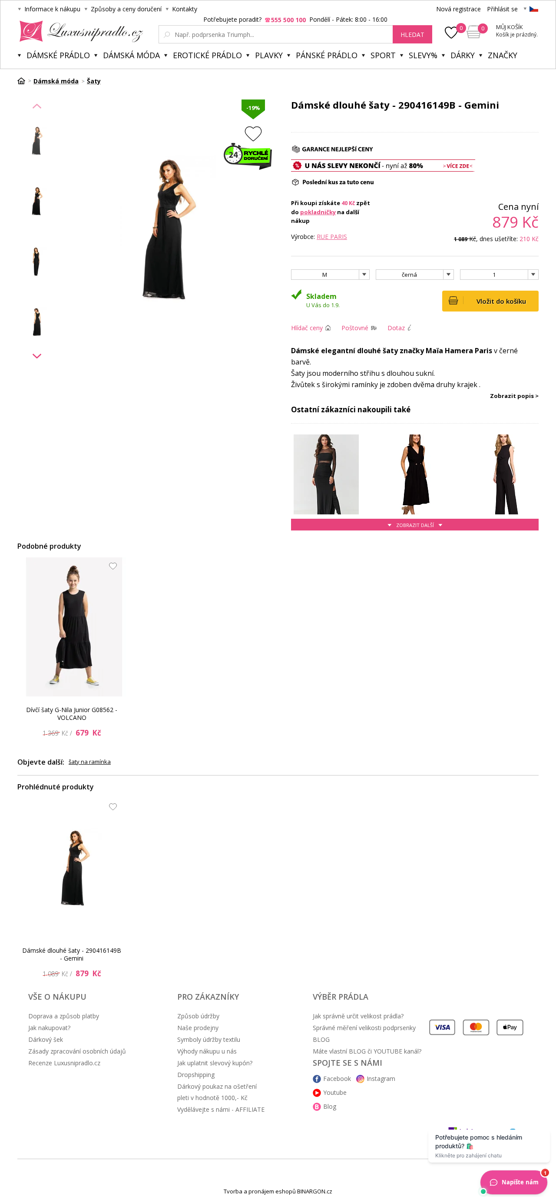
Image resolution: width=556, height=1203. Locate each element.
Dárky (462, 55)
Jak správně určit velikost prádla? (358, 1016)
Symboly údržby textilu (208, 1039)
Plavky (269, 55)
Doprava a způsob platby (63, 1016)
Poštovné (354, 328)
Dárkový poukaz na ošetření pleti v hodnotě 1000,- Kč (217, 1092)
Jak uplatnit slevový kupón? (214, 1063)
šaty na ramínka (90, 762)
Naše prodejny (197, 1028)
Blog (329, 1106)
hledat (412, 34)
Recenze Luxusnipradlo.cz (64, 1063)
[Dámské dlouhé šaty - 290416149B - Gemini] (74, 867)
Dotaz (396, 328)
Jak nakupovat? (49, 1028)
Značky (502, 55)
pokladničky (318, 212)
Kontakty (184, 9)
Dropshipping (196, 1074)
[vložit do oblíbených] (253, 133)
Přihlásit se (502, 9)
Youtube (335, 1092)
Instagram (381, 1078)
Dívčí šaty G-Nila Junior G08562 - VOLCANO (71, 714)
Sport (383, 55)
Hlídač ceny (307, 328)
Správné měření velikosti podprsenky (364, 1028)
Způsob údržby (198, 1016)
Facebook (337, 1078)
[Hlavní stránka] (24, 81)
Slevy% (423, 55)
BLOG (321, 1039)
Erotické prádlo (207, 55)
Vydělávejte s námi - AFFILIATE (221, 1109)
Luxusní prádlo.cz (79, 31)
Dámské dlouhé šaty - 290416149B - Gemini (71, 954)
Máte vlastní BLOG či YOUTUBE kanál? (367, 1051)
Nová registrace (458, 9)
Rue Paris (332, 236)
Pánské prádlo (326, 55)
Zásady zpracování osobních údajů (77, 1051)
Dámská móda (131, 55)
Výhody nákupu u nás (207, 1051)
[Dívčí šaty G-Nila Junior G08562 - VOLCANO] (74, 626)
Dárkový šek (45, 1039)
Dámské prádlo (58, 55)
